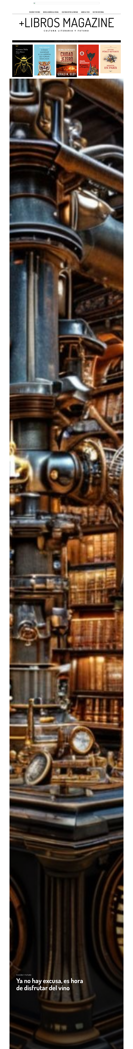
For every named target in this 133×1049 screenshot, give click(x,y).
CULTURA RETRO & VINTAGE (70, 12)
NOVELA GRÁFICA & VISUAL (51, 12)
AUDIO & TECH (85, 12)
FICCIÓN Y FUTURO (34, 12)
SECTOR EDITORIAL (98, 12)
